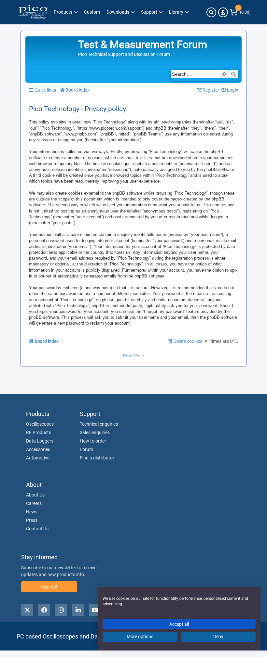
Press (31, 520)
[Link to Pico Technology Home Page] (32, 12)
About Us (35, 494)
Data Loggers (39, 441)
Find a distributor (97, 457)
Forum (86, 449)
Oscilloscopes (40, 424)
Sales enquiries (95, 432)
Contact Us (37, 528)
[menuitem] (230, 90)
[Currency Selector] (223, 12)
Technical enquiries (99, 424)
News (31, 511)
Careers (34, 503)
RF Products (38, 432)
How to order (93, 441)
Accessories (38, 449)
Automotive (37, 457)
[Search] (211, 12)
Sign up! (49, 586)
